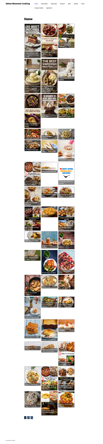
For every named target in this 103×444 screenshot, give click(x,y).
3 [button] (31, 417)
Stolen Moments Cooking (18, 3)
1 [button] (25, 417)
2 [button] (28, 417)
